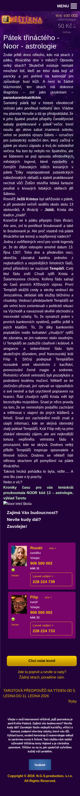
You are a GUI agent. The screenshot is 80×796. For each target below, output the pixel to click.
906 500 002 (41, 563)
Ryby (72, 701)
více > (52, 548)
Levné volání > (43, 576)
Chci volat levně (41, 661)
